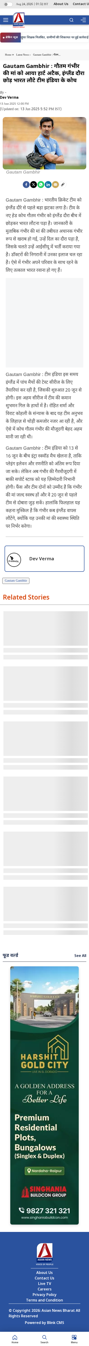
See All (80, 956)
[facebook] (26, 184)
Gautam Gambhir (16, 581)
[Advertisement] (44, 322)
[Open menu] (7, 20)
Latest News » (23, 54)
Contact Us (44, 1278)
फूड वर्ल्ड (10, 956)
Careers (45, 1289)
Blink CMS (55, 1323)
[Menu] (83, 20)
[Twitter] (33, 184)
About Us (61, 4)
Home (8, 54)
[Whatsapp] (40, 184)
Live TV (44, 1284)
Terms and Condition (44, 1300)
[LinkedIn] (48, 184)
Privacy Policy (45, 1295)
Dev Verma (9, 97)
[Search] (71, 20)
